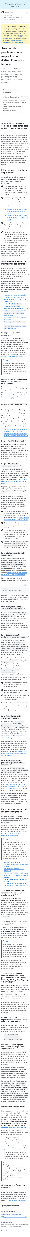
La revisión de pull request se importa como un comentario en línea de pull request (14, 1020)
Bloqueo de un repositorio (12, 1150)
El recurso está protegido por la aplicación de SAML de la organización (14, 381)
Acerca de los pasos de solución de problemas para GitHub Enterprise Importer (14, 126)
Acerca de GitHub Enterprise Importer (13, 356)
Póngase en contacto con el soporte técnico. (15, 1217)
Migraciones (7, 15)
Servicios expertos (17, 1230)
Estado (3, 1230)
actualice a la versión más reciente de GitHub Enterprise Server (15, 36)
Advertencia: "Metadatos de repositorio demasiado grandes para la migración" (16, 864)
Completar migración (9, 19)
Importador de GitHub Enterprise (13, 17)
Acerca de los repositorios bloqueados (13, 1127)
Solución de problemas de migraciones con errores (13, 262)
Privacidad (23, 1229)
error (15, 311)
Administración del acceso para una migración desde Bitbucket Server (17, 211)
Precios (8, 1230)
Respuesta (13, 304)
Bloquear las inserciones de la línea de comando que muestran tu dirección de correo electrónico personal (13, 786)
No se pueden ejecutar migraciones (10, 334)
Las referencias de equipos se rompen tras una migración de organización (13, 1047)
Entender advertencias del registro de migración (14, 810)
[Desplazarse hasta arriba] (26, 1233)
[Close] (25, 3)
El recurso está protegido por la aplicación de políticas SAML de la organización (15, 299)
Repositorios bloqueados (13, 1106)
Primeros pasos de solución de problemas (14, 171)
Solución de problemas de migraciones (14, 21)
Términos (16, 1229)
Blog (24, 1230)
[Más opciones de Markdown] (18, 89)
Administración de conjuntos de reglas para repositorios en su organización (14, 753)
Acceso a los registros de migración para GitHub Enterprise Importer (14, 833)
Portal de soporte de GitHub (17, 1200)
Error (12, 608)
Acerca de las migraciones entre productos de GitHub (14, 481)
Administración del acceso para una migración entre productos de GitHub (17, 217)
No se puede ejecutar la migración (15, 295)
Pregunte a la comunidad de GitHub (12, 1214)
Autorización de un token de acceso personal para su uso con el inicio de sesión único (14, 397)
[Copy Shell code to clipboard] (26, 585)
